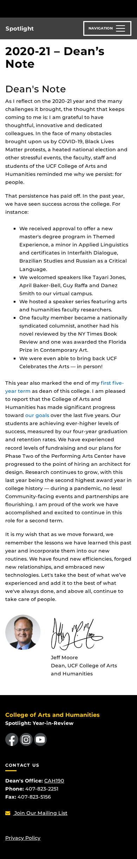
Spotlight (20, 28)
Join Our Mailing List (40, 813)
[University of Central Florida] (53, 8)
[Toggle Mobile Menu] (130, 8)
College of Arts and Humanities (52, 715)
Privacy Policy (22, 838)
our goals (37, 415)
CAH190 (54, 781)
